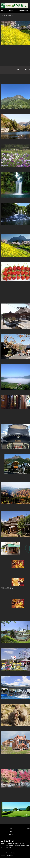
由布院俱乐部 (7, 841)
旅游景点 (27, 69)
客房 (11, 831)
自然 (18, 69)
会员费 (11, 834)
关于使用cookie (10, 855)
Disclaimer (3, 855)
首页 (11, 828)
